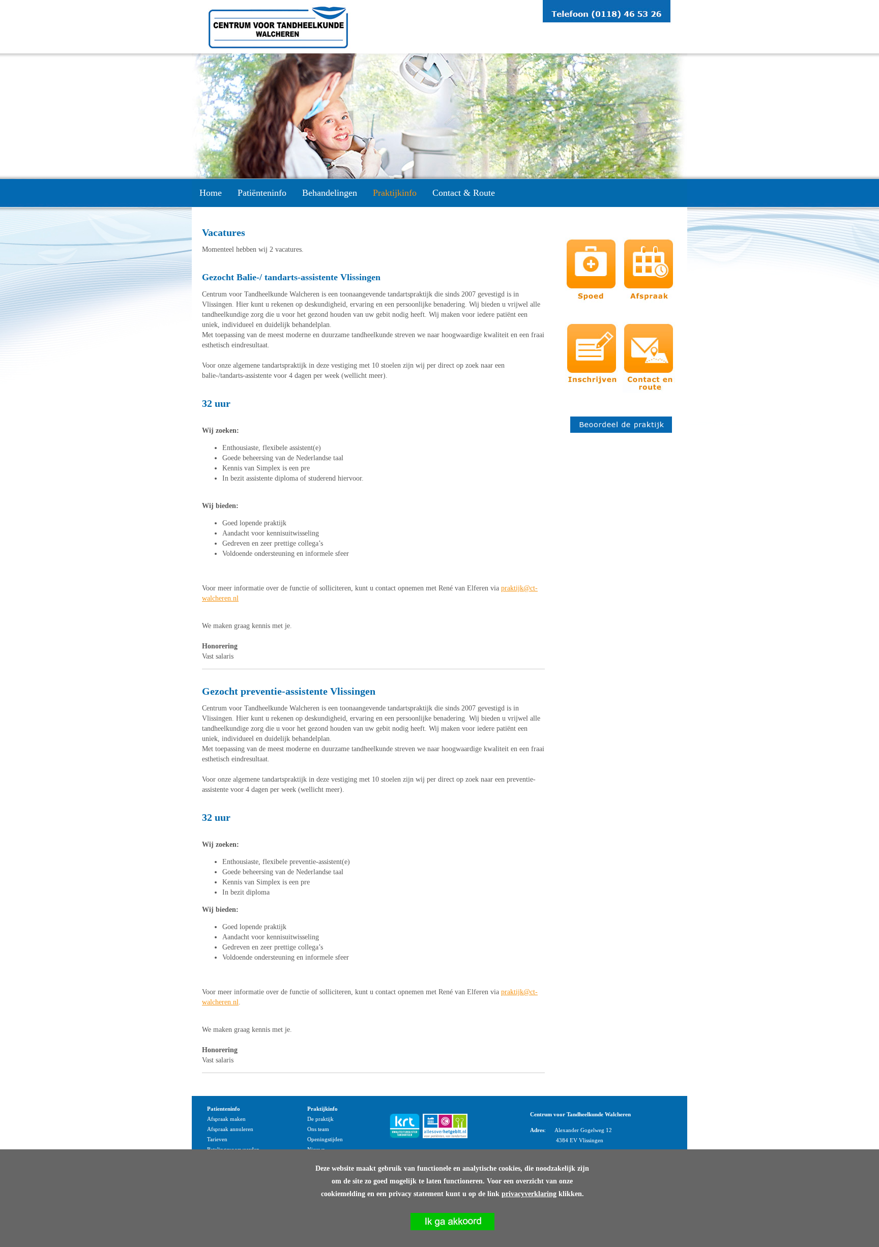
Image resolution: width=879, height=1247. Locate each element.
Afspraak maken (226, 1119)
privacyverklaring (529, 1194)
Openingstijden (325, 1139)
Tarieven (217, 1139)
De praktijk (320, 1119)
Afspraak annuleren (230, 1129)
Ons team (318, 1129)
